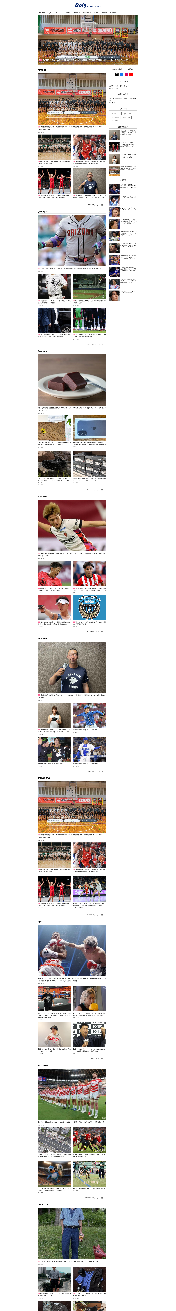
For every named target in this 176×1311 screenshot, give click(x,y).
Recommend (43, 351)
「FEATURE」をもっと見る (95, 205)
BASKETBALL (127, 117)
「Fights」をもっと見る (96, 1058)
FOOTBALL (42, 497)
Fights (40, 922)
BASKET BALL (44, 778)
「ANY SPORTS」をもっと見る (94, 1198)
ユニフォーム (116, 114)
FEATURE (42, 70)
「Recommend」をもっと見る (94, 490)
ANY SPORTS (43, 1065)
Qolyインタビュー (129, 114)
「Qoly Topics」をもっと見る (94, 344)
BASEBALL (42, 638)
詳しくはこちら (113, 88)
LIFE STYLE (43, 1205)
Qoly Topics (43, 212)
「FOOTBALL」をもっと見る (94, 631)
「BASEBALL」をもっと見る (94, 771)
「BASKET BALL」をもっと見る (93, 915)
